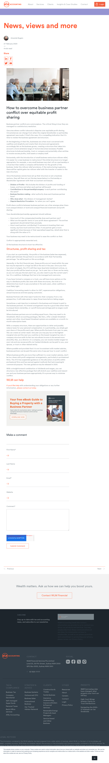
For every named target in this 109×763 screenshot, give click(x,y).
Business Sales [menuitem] (30, 698)
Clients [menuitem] (50, 4)
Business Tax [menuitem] (11, 692)
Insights (85, 685)
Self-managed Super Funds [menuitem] (11, 702)
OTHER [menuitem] (65, 685)
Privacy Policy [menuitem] (67, 705)
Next (99, 569)
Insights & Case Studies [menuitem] (67, 4)
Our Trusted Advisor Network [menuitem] (31, 708)
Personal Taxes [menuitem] (12, 706)
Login (101, 4)
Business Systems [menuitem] (31, 692)
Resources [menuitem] (66, 689)
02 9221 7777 (34, 672)
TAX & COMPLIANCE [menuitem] (12, 686)
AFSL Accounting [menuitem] (12, 715)
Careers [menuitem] (65, 696)
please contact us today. (26, 388)
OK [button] (94, 758)
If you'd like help (12, 385)
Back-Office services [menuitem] (10, 710)
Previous (10, 569)
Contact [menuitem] (84, 4)
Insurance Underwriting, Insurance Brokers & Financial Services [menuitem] (50, 702)
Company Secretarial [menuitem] (10, 696)
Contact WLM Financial (54, 595)
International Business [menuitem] (30, 703)
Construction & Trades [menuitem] (49, 691)
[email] (10, 63)
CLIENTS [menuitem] (47, 685)
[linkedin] (6, 59)
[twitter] (6, 63)
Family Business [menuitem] (49, 695)
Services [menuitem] (40, 4)
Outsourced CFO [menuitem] (31, 695)
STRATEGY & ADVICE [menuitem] (30, 686)
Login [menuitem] (64, 702)
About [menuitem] (30, 4)
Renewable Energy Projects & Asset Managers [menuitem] (50, 713)
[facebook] (10, 59)
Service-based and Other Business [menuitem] (48, 721)
